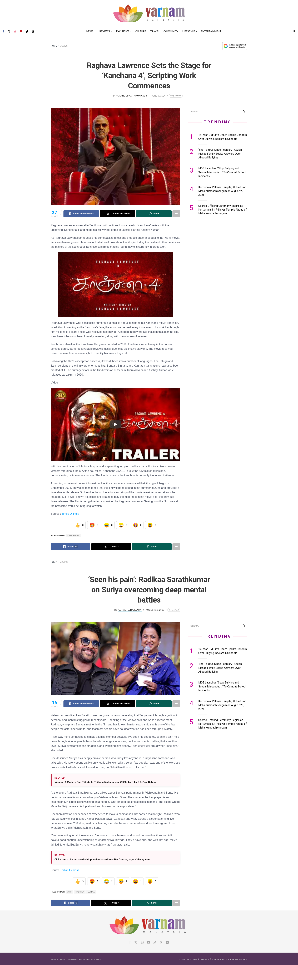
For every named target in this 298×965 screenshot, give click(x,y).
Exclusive (122, 31)
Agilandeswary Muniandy (131, 96)
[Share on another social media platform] (176, 213)
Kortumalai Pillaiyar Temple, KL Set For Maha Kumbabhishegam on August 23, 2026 (222, 191)
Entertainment (211, 31)
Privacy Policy (239, 959)
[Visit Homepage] (149, 13)
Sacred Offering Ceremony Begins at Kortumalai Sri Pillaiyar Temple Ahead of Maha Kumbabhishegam (222, 209)
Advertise (184, 959)
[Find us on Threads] (33, 31)
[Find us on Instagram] (15, 31)
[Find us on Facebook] (3, 31)
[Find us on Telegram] (167, 942)
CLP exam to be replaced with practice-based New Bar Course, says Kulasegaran (102, 859)
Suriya (91, 892)
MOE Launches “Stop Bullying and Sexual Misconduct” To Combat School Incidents (222, 172)
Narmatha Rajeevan (130, 610)
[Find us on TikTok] (27, 31)
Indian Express (70, 870)
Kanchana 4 (73, 536)
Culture (140, 31)
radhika (80, 892)
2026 (69, 892)
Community (170, 31)
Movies (64, 46)
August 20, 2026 (155, 610)
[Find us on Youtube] (21, 31)
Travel (154, 31)
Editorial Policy (220, 959)
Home (54, 46)
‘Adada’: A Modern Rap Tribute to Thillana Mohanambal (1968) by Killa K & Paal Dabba (105, 782)
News (89, 31)
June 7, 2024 (158, 96)
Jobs (194, 959)
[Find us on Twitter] (9, 31)
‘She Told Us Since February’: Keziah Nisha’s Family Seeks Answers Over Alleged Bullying (220, 153)
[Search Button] (294, 31)
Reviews (105, 31)
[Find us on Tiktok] (154, 943)
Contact (204, 959)
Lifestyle (188, 31)
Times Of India (70, 513)
